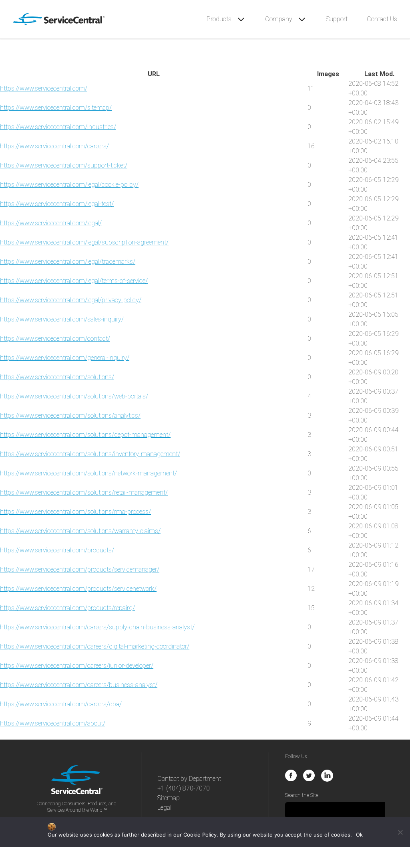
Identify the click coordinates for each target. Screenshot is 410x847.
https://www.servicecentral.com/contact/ (55, 338)
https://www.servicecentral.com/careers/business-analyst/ (78, 685)
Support (337, 19)
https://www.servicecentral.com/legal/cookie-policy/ (69, 184)
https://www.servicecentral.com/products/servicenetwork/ (78, 588)
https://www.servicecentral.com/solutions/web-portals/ (74, 396)
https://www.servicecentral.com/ (43, 88)
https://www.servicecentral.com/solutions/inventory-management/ (90, 454)
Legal (164, 807)
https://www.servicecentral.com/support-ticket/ (63, 165)
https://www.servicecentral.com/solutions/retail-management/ (84, 492)
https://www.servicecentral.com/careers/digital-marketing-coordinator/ (94, 646)
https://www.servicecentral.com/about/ (52, 723)
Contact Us (382, 19)
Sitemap (168, 798)
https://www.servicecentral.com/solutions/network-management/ (88, 473)
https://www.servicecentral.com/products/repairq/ (67, 608)
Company (279, 19)
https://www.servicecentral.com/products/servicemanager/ (79, 569)
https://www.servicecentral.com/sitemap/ (56, 107)
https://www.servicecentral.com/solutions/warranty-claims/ (80, 531)
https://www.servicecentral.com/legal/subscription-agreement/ (84, 242)
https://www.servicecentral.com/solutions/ (57, 377)
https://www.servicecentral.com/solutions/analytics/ (70, 415)
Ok (359, 834)
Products (220, 19)
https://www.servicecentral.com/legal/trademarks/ (67, 261)
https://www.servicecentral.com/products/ (57, 550)
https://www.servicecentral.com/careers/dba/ (61, 704)
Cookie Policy (200, 834)
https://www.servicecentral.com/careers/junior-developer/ (76, 665)
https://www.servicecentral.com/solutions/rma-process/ (75, 511)
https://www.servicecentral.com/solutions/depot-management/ (85, 435)
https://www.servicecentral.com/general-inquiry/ (64, 358)
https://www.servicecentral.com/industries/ (58, 127)
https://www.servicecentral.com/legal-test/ (57, 204)
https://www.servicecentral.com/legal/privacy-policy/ (70, 300)
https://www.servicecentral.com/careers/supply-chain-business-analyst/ (97, 627)
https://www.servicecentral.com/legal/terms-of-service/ (74, 281)
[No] (400, 832)
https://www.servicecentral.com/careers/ (54, 146)
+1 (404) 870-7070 (183, 788)
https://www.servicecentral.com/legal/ (51, 223)
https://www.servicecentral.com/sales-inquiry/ (62, 319)
